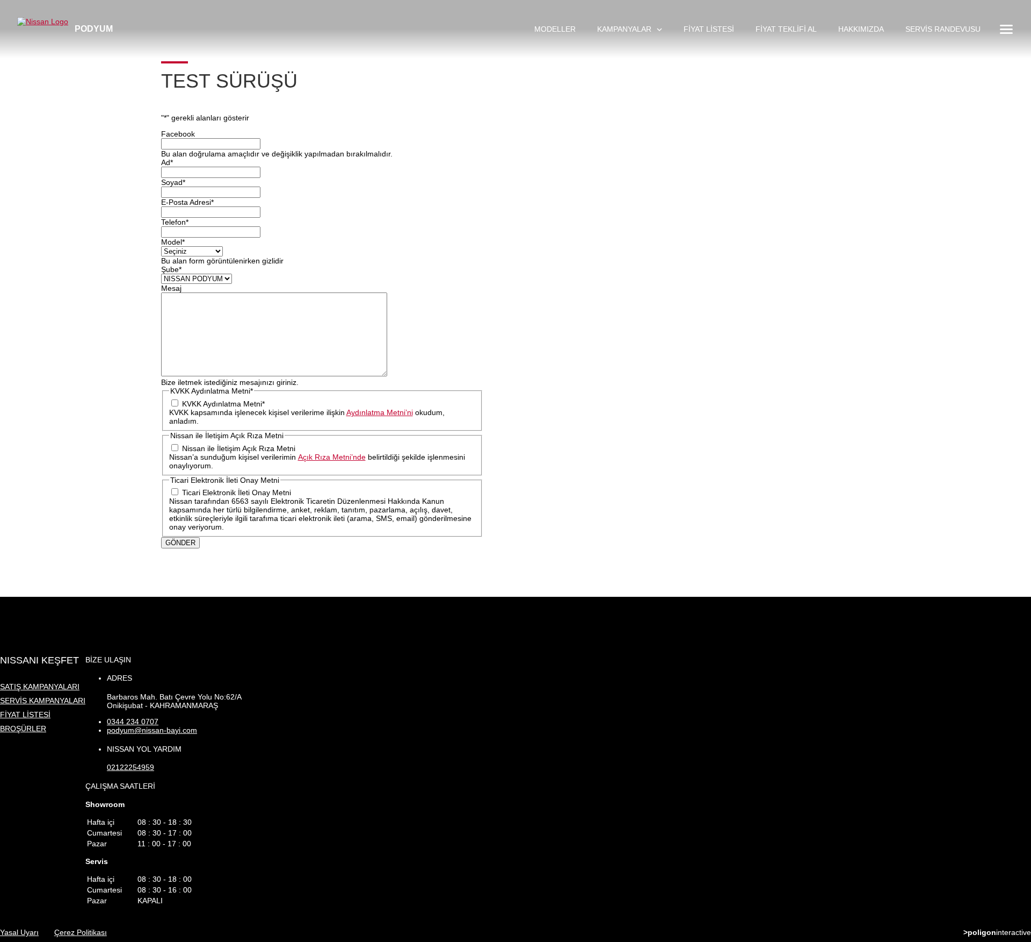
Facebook (178, 134)
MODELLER (555, 29)
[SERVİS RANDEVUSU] (1015, 806)
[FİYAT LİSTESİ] (1015, 778)
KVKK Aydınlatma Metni (223, 403)
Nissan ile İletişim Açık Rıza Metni (238, 448)
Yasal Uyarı (19, 932)
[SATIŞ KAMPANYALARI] (1015, 722)
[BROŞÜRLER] (1015, 834)
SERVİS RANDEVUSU (943, 29)
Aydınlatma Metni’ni (379, 412)
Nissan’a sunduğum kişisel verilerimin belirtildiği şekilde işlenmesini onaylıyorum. (317, 461)
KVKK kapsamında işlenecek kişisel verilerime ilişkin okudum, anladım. (307, 416)
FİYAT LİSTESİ (709, 29)
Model (173, 242)
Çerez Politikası (80, 932)
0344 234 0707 (132, 721)
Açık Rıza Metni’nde (332, 457)
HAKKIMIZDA (861, 29)
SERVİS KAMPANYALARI (42, 700)
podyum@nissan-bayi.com (152, 730)
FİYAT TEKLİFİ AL (786, 29)
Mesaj (171, 288)
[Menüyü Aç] (1005, 29)
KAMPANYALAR (625, 29)
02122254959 (130, 767)
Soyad (173, 182)
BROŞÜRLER (23, 728)
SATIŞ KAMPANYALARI (39, 686)
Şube (171, 269)
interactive (997, 932)
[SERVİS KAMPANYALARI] (1015, 750)
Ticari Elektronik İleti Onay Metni (236, 492)
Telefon (174, 222)
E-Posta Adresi (187, 202)
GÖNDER (180, 543)
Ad (167, 162)
